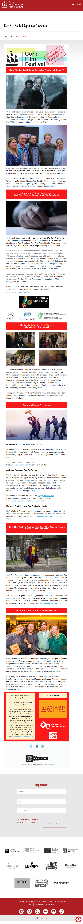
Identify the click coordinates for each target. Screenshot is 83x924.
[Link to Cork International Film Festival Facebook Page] (21, 911)
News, (18, 36)
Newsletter (25, 36)
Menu (78, 4)
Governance (39, 905)
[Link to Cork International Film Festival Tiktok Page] (61, 911)
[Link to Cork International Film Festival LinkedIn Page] (45, 911)
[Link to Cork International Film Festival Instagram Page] (29, 911)
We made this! (42, 918)
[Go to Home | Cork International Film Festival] (12, 4)
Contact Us (50, 905)
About (30, 905)
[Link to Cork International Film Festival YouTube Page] (53, 911)
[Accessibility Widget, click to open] (78, 919)
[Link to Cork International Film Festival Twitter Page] (37, 911)
